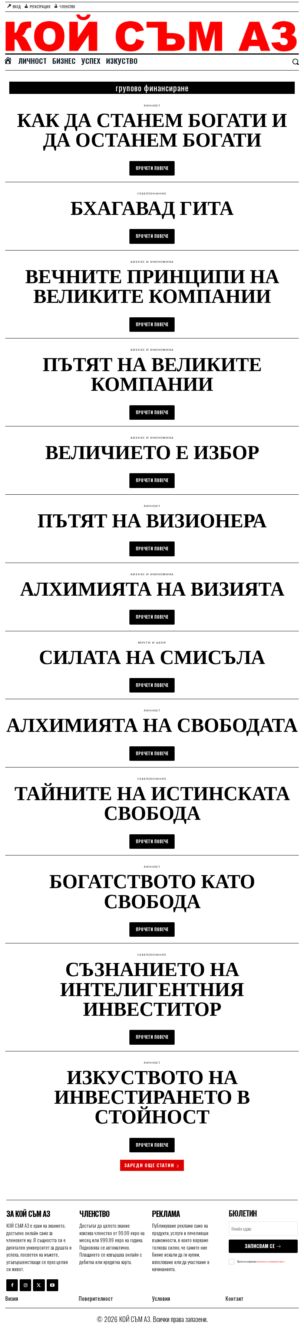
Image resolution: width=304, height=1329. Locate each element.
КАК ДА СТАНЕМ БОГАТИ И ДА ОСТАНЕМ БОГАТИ (152, 129)
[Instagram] (25, 1285)
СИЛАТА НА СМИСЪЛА (152, 656)
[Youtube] (52, 1285)
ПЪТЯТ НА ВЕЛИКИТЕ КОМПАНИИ (152, 373)
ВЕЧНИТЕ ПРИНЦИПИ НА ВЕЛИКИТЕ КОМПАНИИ (152, 285)
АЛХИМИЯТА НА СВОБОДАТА (152, 724)
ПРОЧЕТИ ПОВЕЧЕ (152, 168)
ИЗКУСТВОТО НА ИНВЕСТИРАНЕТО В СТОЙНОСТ (152, 1096)
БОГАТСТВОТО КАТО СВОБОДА (152, 890)
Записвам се (260, 1246)
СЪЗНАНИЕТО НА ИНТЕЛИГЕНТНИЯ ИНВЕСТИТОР (152, 988)
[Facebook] (12, 1285)
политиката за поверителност (270, 1261)
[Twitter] (38, 1285)
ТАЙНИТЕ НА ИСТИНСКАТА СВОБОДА (152, 802)
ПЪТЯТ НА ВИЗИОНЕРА (152, 519)
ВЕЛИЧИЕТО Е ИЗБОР (152, 451)
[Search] (295, 62)
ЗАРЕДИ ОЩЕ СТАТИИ (149, 1165)
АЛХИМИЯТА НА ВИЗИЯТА (152, 587)
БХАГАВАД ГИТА (152, 207)
